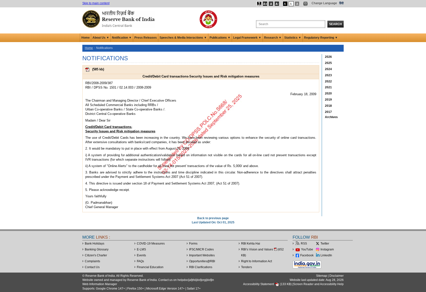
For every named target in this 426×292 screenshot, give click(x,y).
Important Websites (202, 255)
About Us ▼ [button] (100, 37)
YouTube (307, 249)
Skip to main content (95, 3)
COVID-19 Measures (151, 243)
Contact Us (92, 267)
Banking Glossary (96, 249)
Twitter (324, 243)
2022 (328, 81)
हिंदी (341, 3)
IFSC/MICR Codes (201, 249)
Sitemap (321, 275)
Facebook (307, 255)
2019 (328, 99)
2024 (328, 69)
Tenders (246, 267)
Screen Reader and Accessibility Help (318, 284)
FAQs (140, 261)
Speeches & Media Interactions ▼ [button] (183, 37)
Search (335, 24)
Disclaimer (336, 275)
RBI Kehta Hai (250, 243)
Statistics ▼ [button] (292, 37)
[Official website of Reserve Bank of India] (119, 18)
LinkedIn (326, 255)
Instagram (327, 249)
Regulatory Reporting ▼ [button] (321, 37)
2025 (328, 63)
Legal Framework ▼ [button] (247, 37)
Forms (193, 243)
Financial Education (150, 267)
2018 (328, 106)
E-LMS (141, 249)
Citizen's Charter (96, 255)
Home (85, 37)
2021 (328, 87)
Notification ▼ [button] (122, 37)
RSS (304, 243)
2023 (328, 75)
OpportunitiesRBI (202, 261)
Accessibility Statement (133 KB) (267, 284)
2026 (328, 57)
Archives (331, 117)
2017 (328, 112)
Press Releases (145, 37)
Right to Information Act (256, 261)
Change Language (324, 3)
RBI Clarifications (200, 267)
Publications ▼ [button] (220, 37)
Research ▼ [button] (273, 37)
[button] (259, 3)
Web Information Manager (99, 284)
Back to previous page (213, 218)
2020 (328, 93)
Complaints (92, 261)
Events (141, 255)
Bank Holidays (94, 243)
